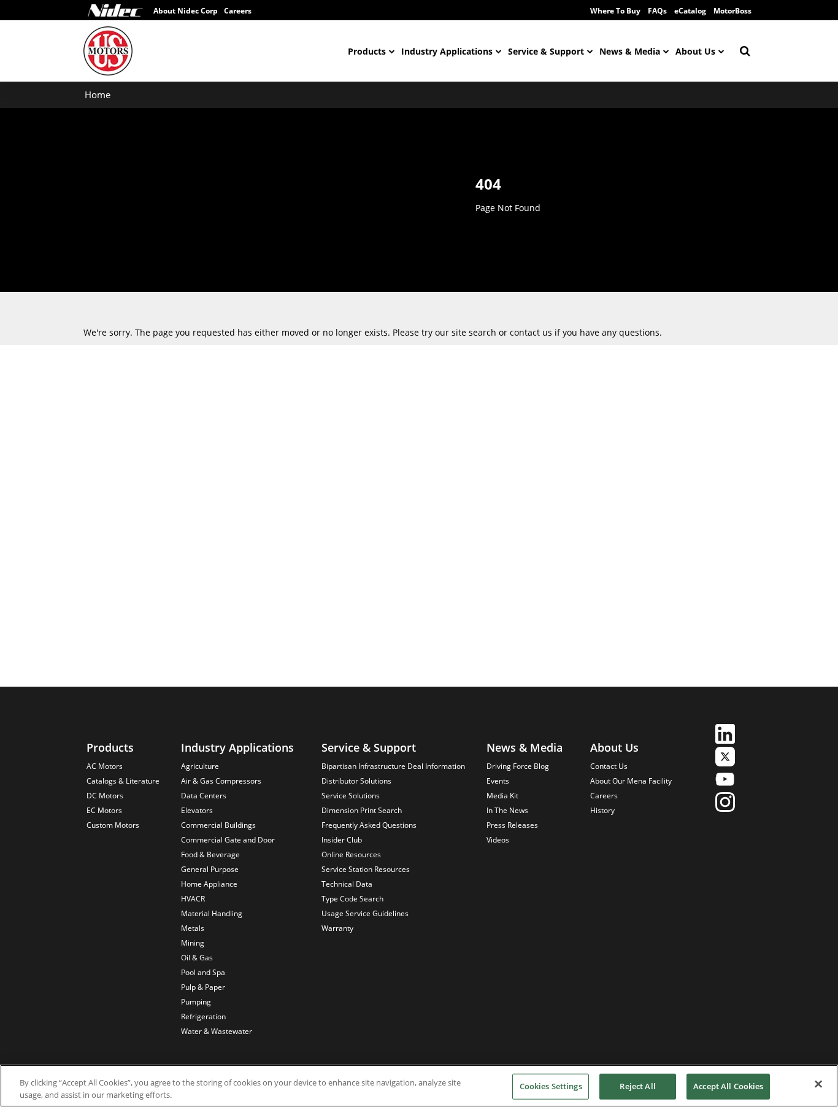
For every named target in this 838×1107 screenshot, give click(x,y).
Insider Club (341, 840)
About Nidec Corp (185, 11)
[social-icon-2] (725, 758)
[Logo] (115, 10)
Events (497, 781)
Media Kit (502, 795)
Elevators (197, 810)
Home (97, 94)
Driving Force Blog (517, 766)
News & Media (629, 51)
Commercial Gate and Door (228, 840)
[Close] (818, 1084)
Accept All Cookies (728, 1086)
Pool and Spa (203, 972)
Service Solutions (350, 795)
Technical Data (346, 884)
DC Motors (104, 795)
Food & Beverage (210, 854)
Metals (192, 928)
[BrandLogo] (108, 51)
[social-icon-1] (725, 735)
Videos (497, 840)
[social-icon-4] (725, 803)
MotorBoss (732, 11)
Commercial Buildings (218, 825)
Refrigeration (203, 1016)
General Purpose (210, 869)
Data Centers (203, 795)
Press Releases (512, 825)
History (602, 810)
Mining (192, 943)
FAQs (657, 11)
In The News (507, 810)
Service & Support (546, 51)
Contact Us (609, 766)
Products (367, 51)
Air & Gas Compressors (221, 781)
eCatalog (690, 11)
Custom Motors (112, 825)
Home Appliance (209, 884)
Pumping (196, 1002)
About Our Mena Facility (631, 781)
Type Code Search (352, 898)
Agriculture (200, 766)
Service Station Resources (365, 869)
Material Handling (211, 913)
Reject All (637, 1086)
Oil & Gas (197, 957)
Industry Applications (447, 51)
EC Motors (104, 810)
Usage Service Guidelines (365, 913)
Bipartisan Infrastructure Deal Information (393, 766)
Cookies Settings (551, 1086)
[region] (419, 1086)
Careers (238, 11)
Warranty (337, 928)
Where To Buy (615, 11)
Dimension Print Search (361, 810)
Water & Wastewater (216, 1031)
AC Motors (104, 766)
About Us (695, 51)
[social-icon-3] (725, 781)
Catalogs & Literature (123, 781)
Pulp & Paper (203, 987)
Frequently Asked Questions (369, 825)
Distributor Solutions (356, 781)
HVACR (193, 898)
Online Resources (351, 854)
